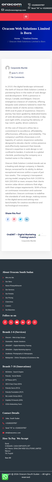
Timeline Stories (30, 38)
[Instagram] (34, 322)
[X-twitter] (11, 322)
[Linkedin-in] (22, 322)
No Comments (17, 77)
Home (17, 38)
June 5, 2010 (17, 73)
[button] (26, 16)
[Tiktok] (28, 322)
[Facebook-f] (5, 322)
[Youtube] (16, 322)
